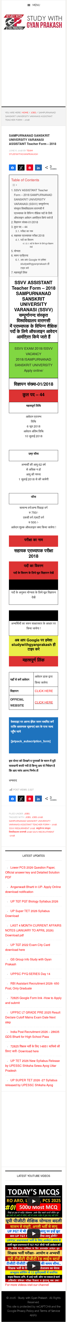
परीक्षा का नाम (26, 231)
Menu (36, 5)
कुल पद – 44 (20, 227)
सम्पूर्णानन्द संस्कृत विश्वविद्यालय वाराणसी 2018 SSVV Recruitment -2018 (31, 832)
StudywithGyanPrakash (33, 22)
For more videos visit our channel (27, 1284)
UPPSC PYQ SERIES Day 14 (30, 974)
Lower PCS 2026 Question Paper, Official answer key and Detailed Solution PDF (32, 872)
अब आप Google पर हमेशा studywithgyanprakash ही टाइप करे (34, 264)
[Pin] (30, 167)
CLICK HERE (44, 691)
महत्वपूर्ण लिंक (20, 272)
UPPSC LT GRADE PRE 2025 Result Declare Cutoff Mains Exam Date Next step (32, 1017)
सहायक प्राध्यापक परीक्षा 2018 (29, 235)
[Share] (38, 167)
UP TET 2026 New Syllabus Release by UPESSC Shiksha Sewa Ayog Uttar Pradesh (32, 1066)
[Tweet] (21, 167)
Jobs (27, 813)
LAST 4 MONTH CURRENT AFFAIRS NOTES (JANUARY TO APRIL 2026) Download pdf (33, 930)
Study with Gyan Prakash (32, 1297)
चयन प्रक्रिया (21, 255)
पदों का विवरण (27, 239)
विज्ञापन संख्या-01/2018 (26, 222)
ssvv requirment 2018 (22, 828)
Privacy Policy (25, 1310)
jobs (28, 817)
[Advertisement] (33, 67)
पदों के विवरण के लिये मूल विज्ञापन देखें (41, 245)
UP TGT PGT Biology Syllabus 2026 (34, 901)
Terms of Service (50, 1310)
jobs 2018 (37, 817)
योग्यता (17, 251)
